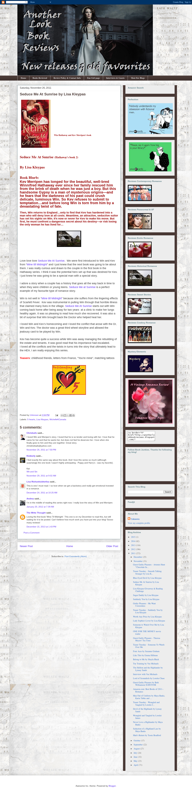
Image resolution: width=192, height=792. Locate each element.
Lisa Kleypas (42, 419)
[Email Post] (56, 415)
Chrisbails (32, 433)
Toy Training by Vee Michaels (146, 663)
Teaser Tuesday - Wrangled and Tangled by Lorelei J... (146, 703)
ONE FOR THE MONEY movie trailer (147, 632)
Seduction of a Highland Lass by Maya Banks (147, 730)
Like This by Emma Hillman (145, 655)
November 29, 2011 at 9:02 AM (41, 475)
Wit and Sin (32, 471)
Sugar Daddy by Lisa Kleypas (145, 595)
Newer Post (26, 546)
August (137, 748)
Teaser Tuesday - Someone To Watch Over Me (148, 646)
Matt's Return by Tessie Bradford (147, 735)
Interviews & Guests (115, 78)
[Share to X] (67, 415)
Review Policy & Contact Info (67, 78)
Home (23, 78)
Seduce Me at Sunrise (82, 287)
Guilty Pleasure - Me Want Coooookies (144, 604)
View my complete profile (139, 523)
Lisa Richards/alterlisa (38, 481)
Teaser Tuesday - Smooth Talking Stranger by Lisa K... (147, 572)
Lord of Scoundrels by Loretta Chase (149, 678)
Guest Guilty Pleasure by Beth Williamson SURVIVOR (146, 683)
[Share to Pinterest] (73, 415)
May (136, 760)
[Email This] (62, 415)
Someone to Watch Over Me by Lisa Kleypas (148, 626)
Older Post (112, 546)
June (136, 756)
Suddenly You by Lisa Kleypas (146, 599)
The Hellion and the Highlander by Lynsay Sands (148, 669)
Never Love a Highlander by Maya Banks (148, 723)
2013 (133, 545)
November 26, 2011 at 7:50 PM (41, 449)
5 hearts (31, 419)
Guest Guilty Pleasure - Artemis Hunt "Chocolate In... (149, 565)
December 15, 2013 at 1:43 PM (41, 526)
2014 (133, 541)
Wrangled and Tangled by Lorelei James (147, 716)
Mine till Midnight (37, 264)
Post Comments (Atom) (75, 556)
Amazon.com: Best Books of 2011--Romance (148, 690)
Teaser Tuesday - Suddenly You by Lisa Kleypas (148, 611)
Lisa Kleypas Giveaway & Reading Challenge (148, 589)
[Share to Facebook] (70, 415)
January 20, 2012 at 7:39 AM (40, 507)
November (138, 561)
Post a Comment (31, 532)
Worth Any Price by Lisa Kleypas (147, 616)
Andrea (30, 498)
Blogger (112, 786)
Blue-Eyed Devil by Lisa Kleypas (147, 577)
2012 (133, 549)
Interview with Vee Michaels (145, 674)
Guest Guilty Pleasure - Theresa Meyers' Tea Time (146, 639)
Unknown (135, 518)
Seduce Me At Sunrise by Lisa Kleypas (146, 583)
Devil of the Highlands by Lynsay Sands (147, 710)
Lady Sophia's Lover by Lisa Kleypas (149, 620)
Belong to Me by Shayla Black (146, 659)
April (136, 765)
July (136, 752)
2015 (133, 537)
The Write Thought (36, 513)
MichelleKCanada (58, 419)
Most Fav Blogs (138, 78)
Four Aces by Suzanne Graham (146, 651)
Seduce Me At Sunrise (51, 260)
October (137, 740)
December (138, 556)
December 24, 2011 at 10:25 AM (42, 492)
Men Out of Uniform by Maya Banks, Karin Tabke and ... (149, 697)
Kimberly (31, 456)
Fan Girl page (93, 78)
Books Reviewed (40, 78)
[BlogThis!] (64, 415)
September (138, 744)
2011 (133, 553)
